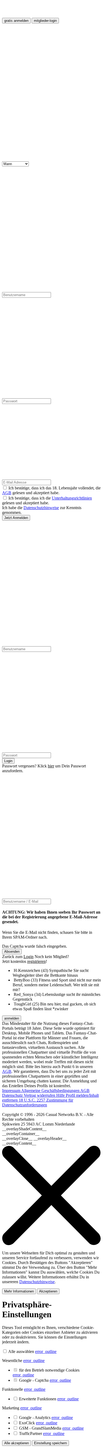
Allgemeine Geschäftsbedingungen (50, 1090)
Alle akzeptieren (16, 1443)
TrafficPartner (41, 1433)
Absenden (12, 952)
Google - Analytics (46, 1417)
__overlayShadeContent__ (24, 1129)
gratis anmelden (16, 21)
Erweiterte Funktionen (49, 1399)
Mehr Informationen (19, 1291)
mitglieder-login (45, 21)
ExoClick (38, 1423)
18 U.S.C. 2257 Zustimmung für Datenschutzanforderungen (37, 1102)
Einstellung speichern (50, 1443)
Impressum (11, 1090)
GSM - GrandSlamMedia (51, 1428)
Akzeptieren (48, 1291)
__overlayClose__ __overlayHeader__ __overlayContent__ (34, 1141)
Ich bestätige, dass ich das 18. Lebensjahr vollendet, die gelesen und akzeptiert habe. (51, 490)
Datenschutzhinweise (41, 507)
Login (8, 761)
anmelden (11, 1018)
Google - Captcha (45, 1380)
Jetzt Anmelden (16, 518)
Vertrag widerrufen (40, 1095)
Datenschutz (13, 1095)
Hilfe (61, 1095)
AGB (6, 492)
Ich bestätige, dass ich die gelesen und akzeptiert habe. (47, 500)
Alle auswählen (21, 1351)
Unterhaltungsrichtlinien (72, 498)
